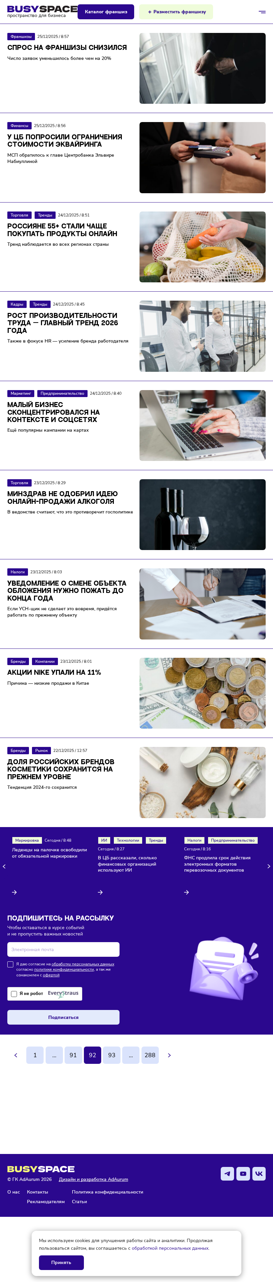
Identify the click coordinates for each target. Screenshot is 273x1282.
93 (112, 1055)
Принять (61, 1262)
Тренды (156, 840)
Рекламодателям (46, 1201)
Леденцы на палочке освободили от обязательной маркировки (49, 853)
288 (149, 1055)
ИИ (104, 840)
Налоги (194, 840)
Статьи (79, 1201)
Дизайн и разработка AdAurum (93, 1179)
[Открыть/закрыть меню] (262, 12)
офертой (51, 975)
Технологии (128, 840)
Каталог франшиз (106, 12)
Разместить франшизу (179, 12)
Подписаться (63, 1017)
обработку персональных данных (83, 964)
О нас (13, 1192)
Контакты (37, 1192)
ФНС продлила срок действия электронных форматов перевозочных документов (217, 864)
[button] (5, 866)
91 (73, 1055)
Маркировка (27, 840)
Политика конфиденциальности (107, 1192)
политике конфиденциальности (64, 969)
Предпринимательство (233, 840)
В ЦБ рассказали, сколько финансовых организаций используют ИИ (127, 864)
